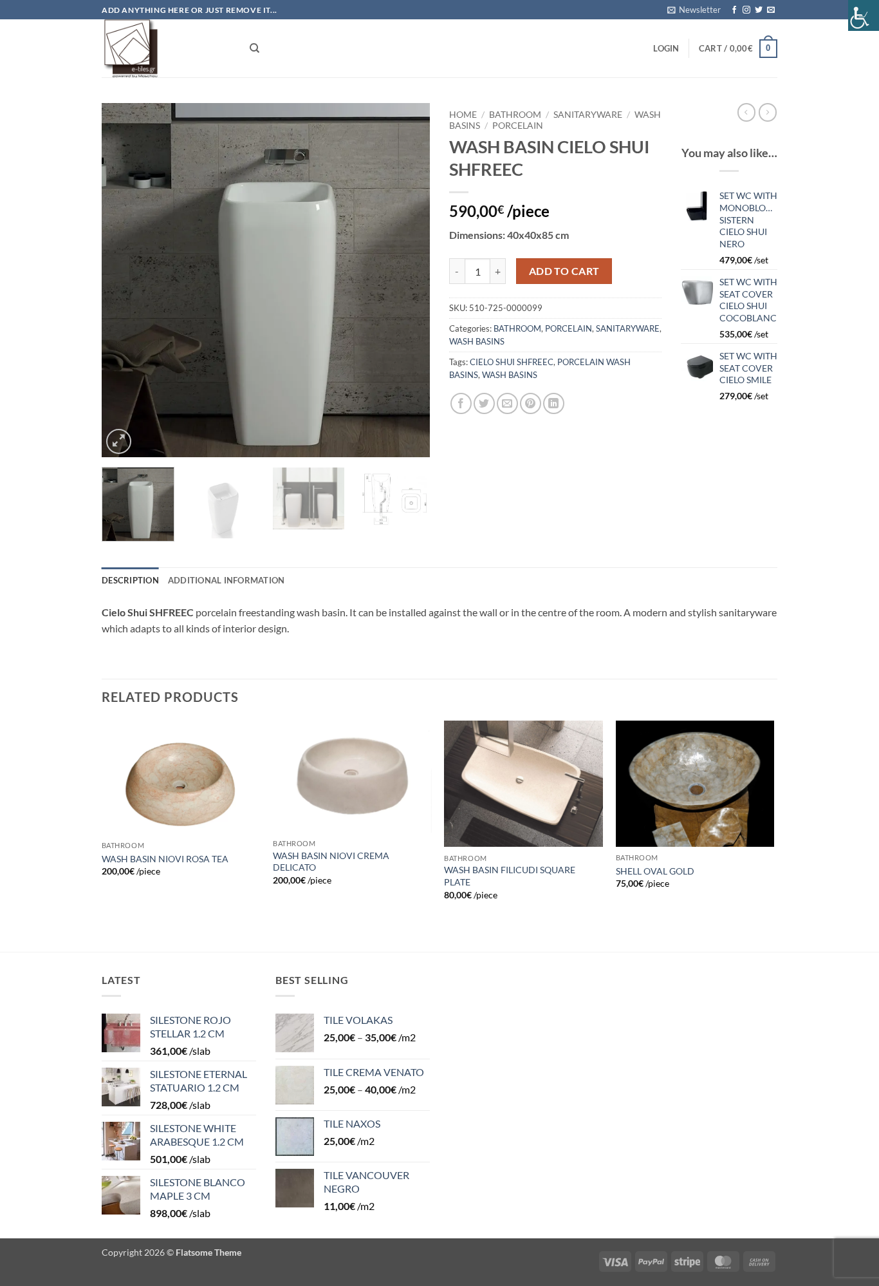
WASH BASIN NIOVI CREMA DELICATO (331, 861)
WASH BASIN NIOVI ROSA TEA (165, 858)
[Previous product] (768, 112)
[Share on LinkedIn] (553, 403)
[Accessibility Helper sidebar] (863, 15)
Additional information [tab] (226, 580)
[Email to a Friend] (507, 403)
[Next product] (746, 112)
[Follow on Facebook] (734, 10)
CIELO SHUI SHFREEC (511, 362)
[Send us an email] (771, 10)
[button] (694, 9)
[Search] (254, 48)
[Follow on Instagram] (746, 10)
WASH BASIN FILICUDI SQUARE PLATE (509, 875)
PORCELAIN (517, 125)
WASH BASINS (476, 341)
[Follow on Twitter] (759, 10)
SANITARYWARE (587, 114)
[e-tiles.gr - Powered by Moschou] (166, 48)
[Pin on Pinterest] (530, 403)
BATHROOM (515, 114)
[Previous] (124, 280)
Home (463, 114)
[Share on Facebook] (461, 403)
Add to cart (564, 271)
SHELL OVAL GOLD (655, 870)
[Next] (407, 280)
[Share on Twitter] (484, 403)
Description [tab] (130, 580)
